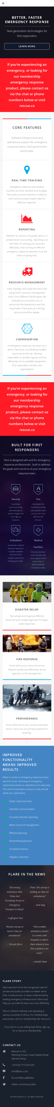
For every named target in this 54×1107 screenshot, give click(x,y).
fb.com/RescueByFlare (23, 1077)
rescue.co (27, 105)
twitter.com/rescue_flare (24, 1084)
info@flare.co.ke (20, 1071)
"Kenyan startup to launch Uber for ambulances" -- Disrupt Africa (14, 935)
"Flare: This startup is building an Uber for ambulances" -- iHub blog (39, 896)
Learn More (27, 46)
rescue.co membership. (30, 1030)
